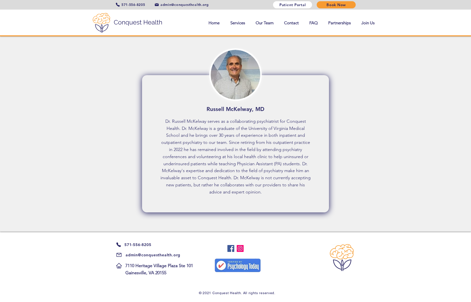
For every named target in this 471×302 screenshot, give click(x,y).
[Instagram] (240, 248)
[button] (236, 23)
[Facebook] (230, 248)
